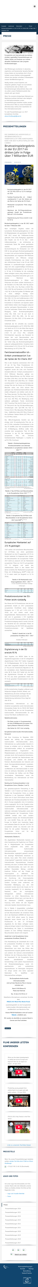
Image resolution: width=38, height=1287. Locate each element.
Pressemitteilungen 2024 (13, 1216)
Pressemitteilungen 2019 (13, 1235)
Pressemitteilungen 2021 (13, 1227)
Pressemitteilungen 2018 (13, 1239)
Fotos (9, 1196)
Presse (6, 1205)
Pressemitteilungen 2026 (13, 1208)
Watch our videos (21, 1254)
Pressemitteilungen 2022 (13, 1224)
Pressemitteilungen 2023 (13, 1220)
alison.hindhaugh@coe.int (13, 116)
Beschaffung (27, 1271)
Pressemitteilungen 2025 (13, 1212)
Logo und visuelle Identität (15, 1193)
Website (14, 1015)
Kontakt (22, 1269)
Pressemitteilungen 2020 (13, 1231)
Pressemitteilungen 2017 (13, 1243)
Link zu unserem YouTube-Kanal (19, 1145)
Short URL (7, 1028)
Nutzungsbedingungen (25, 1266)
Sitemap (31, 1269)
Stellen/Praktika (27, 1273)
